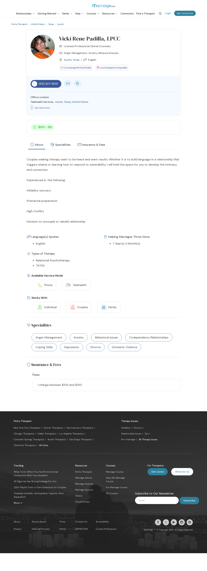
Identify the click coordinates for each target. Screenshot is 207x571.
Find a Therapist (23, 421)
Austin (67, 60)
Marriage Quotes (84, 489)
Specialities (63, 145)
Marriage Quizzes (84, 483)
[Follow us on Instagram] (182, 522)
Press (62, 521)
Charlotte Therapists (25, 445)
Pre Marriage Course (116, 487)
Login (168, 13)
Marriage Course (114, 471)
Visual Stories (82, 501)
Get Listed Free (185, 13)
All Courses (112, 493)
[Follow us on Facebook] (158, 522)
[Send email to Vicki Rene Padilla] (68, 85)
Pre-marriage (128, 439)
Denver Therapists (53, 427)
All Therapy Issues (148, 439)
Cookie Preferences (106, 528)
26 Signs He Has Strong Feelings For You (35, 481)
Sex (147, 433)
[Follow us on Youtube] (174, 522)
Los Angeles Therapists (71, 433)
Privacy (17, 528)
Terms (62, 528)
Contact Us (81, 521)
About (39, 145)
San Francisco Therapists (79, 427)
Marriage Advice (83, 477)
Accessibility (102, 521)
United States (80, 102)
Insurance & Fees (93, 145)
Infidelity (125, 427)
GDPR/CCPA (81, 528)
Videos (78, 495)
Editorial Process (41, 528)
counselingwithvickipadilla (113, 67)
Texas (76, 60)
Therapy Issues (129, 421)
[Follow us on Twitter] (166, 522)
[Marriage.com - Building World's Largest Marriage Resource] (103, 6)
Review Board (39, 521)
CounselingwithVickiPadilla (77, 67)
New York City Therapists (27, 427)
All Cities (43, 445)
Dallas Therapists (47, 433)
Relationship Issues (131, 433)
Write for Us (182, 471)
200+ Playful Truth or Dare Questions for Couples (40, 487)
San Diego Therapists (80, 439)
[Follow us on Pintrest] (190, 522)
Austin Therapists (57, 439)
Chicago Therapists (24, 433)
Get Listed (157, 471)
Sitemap (148, 529)
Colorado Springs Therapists (29, 439)
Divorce (138, 427)
